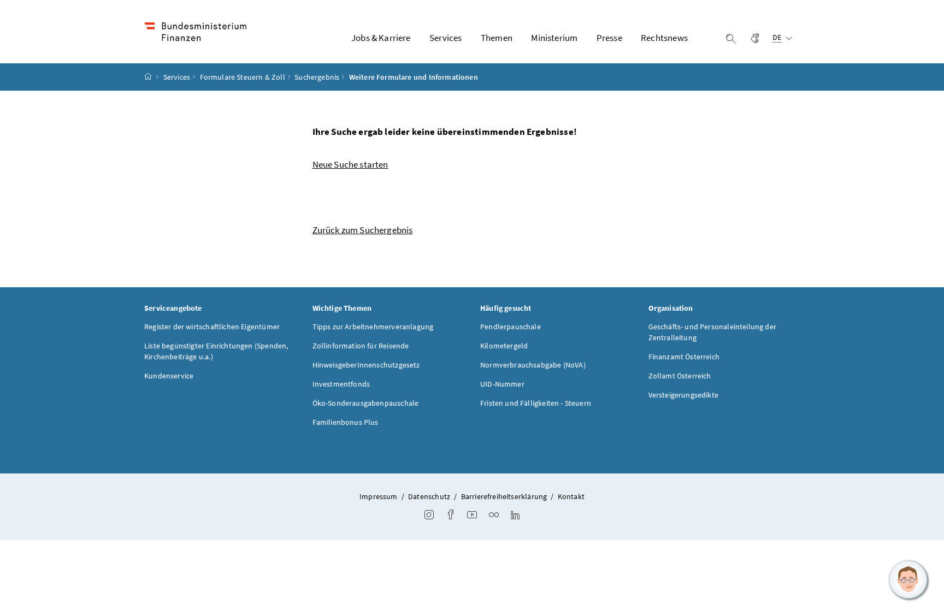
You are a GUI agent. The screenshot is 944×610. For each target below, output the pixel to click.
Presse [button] (609, 38)
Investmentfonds (341, 384)
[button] (908, 580)
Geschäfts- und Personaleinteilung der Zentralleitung (712, 332)
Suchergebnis (316, 77)
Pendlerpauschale (510, 326)
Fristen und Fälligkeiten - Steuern (535, 403)
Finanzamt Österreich (684, 357)
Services (176, 77)
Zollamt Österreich (679, 376)
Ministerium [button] (554, 38)
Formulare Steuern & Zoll (242, 77)
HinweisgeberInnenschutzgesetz (366, 365)
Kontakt (571, 496)
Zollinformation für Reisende (360, 346)
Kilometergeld (504, 346)
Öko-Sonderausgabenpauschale (365, 403)
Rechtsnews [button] (664, 38)
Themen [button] (496, 38)
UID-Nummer (502, 384)
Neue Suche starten (350, 164)
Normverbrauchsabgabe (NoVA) (533, 365)
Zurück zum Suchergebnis (362, 230)
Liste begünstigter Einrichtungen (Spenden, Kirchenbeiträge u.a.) (216, 351)
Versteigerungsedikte (683, 395)
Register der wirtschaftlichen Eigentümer (212, 326)
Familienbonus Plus (345, 422)
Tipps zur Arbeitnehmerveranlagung (373, 326)
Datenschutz (429, 496)
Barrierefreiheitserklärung (504, 496)
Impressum (378, 496)
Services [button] (445, 38)
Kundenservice (168, 376)
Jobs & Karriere (381, 38)
